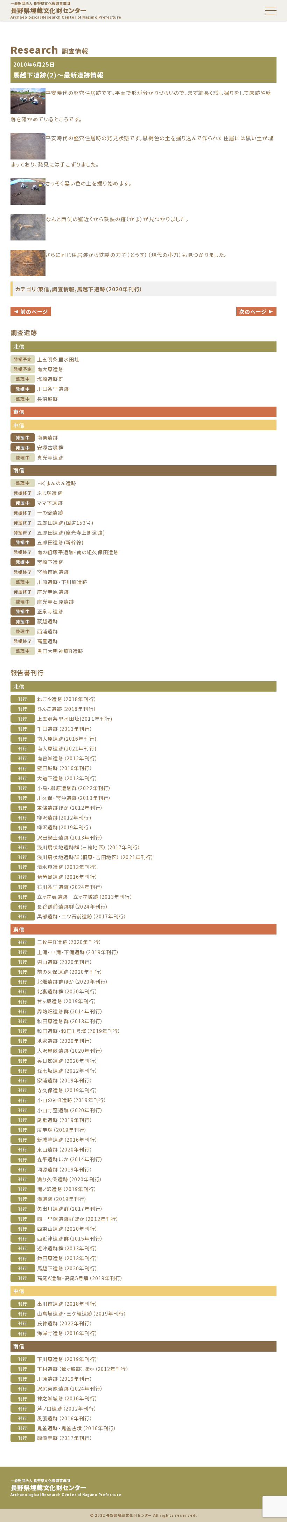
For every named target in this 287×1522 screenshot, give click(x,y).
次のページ (256, 311)
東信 (43, 289)
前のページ (30, 311)
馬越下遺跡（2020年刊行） (110, 289)
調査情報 (63, 289)
